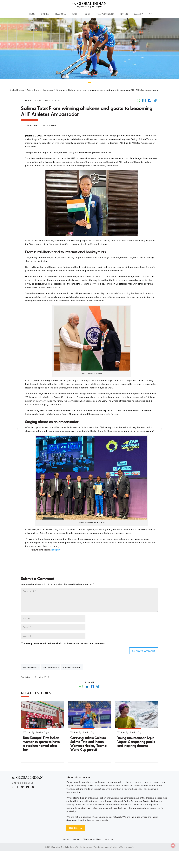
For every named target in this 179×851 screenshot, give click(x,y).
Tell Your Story (105, 14)
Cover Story (29, 100)
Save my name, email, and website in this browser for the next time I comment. (64, 643)
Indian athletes (50, 100)
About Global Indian (78, 777)
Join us (66, 839)
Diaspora (60, 14)
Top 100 (124, 14)
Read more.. (75, 827)
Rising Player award (72, 667)
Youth (75, 14)
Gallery (138, 14)
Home (32, 14)
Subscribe (108, 839)
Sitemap (76, 839)
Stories (45, 14)
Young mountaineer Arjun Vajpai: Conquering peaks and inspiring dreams (136, 742)
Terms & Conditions (92, 839)
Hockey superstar (51, 667)
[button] (89, 82)
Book (87, 14)
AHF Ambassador (31, 667)
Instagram (56, 550)
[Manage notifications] (173, 845)
